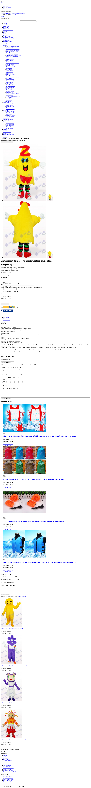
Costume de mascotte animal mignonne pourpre (11, 702)
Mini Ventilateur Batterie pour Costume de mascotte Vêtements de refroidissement (33, 521)
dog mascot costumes (8, 778)
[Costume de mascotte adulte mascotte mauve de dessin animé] (11, 663)
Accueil (5, 137)
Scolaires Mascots (7, 36)
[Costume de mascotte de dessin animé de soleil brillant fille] (11, 737)
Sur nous (5, 755)
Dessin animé (6, 26)
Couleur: (3, 282)
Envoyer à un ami (5, 279)
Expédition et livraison (8, 768)
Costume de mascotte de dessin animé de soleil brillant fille (14, 739)
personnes (5, 35)
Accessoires (6, 31)
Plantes (5, 33)
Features (6, 40)
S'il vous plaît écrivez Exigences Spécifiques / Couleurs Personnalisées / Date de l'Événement (21, 287)
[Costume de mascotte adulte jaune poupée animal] (11, 626)
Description (6, 317)
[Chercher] (36, 21)
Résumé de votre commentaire (12, 388)
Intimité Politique (7, 765)
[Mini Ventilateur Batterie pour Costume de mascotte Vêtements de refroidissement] (24, 516)
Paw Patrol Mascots (7, 776)
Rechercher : (3, 21)
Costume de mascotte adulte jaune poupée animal (12, 628)
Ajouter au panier (7, 487)
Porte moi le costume (8, 30)
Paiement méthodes (7, 769)
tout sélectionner (22, 596)
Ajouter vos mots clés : (6, 359)
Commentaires (6, 320)
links (2, 2)
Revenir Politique (7, 766)
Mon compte (6, 5)
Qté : (2, 301)
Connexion (5, 8)
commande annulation (8, 770)
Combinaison (6, 28)
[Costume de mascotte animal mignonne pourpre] (11, 700)
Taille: (2, 284)
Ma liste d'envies (7, 7)
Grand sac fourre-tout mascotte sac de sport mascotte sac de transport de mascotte (33, 479)
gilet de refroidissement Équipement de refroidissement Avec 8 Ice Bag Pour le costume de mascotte (39, 436)
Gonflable (5, 27)
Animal (6, 24)
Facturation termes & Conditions (10, 771)
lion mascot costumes (8, 781)
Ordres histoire (6, 759)
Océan (4, 32)
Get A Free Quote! (14, 14)
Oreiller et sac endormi (8, 39)
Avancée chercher (7, 760)
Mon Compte (6, 758)
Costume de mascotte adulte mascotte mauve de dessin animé (14, 665)
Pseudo (6, 385)
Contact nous (6, 756)
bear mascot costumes (8, 780)
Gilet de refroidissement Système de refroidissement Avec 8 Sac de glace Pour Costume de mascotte (39, 562)
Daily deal (5, 6)
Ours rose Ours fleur (8, 37)
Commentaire (8, 391)
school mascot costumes (8, 779)
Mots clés (5, 318)
